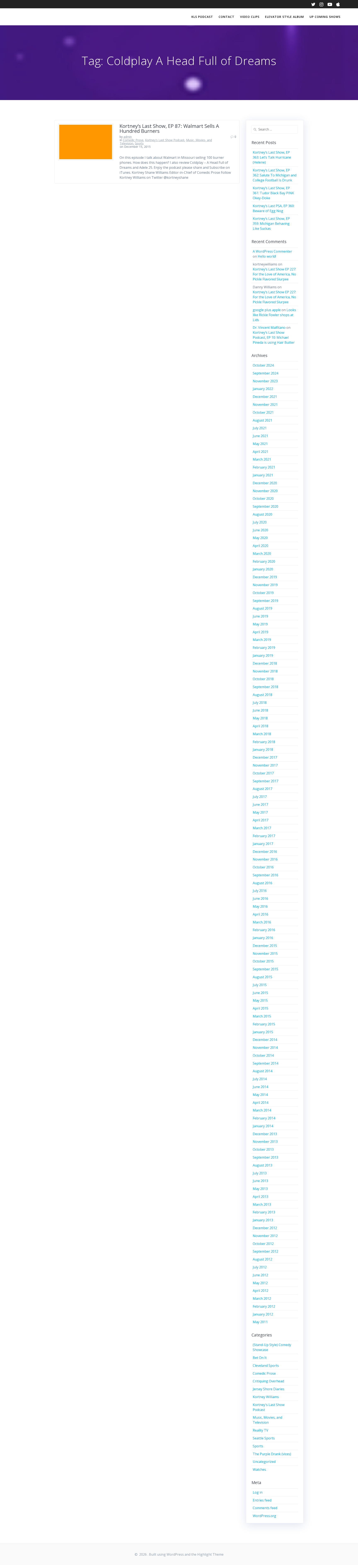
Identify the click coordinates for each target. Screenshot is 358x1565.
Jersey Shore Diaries (268, 1389)
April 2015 (260, 1008)
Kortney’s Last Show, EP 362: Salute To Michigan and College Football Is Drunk (274, 175)
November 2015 (265, 953)
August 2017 (262, 788)
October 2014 (263, 1055)
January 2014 (263, 1126)
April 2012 (260, 1290)
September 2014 (265, 1063)
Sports (139, 143)
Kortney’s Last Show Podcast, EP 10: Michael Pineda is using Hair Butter (274, 337)
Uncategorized (264, 1461)
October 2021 (263, 412)
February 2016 (264, 930)
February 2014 (264, 1118)
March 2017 (262, 828)
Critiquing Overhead (268, 1381)
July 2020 (260, 522)
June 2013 (260, 1181)
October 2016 (263, 867)
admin (127, 137)
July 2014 (260, 1079)
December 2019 (265, 577)
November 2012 (265, 1236)
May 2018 (260, 718)
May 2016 (260, 906)
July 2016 (260, 890)
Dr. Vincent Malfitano (269, 327)
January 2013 (263, 1220)
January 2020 (263, 569)
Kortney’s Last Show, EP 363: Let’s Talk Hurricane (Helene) (272, 157)
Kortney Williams (266, 1397)
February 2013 (264, 1212)
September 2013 (265, 1157)
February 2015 (264, 1024)
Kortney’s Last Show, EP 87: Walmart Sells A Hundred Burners (169, 128)
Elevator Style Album (284, 17)
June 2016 (260, 898)
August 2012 (262, 1259)
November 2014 (265, 1047)
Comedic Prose (133, 140)
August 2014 (262, 1071)
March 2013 (262, 1204)
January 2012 (263, 1314)
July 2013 (260, 1173)
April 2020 (260, 545)
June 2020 (260, 530)
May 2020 (260, 538)
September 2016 (265, 875)
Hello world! (267, 256)
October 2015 (263, 961)
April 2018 (260, 726)
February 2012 (264, 1306)
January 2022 (263, 388)
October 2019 (263, 593)
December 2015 (265, 945)
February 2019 (264, 647)
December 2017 (265, 757)
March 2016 (262, 922)
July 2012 (260, 1267)
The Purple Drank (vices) (272, 1454)
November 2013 (265, 1141)
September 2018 (265, 687)
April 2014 (260, 1102)
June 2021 (260, 436)
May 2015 (260, 1000)
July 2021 (260, 428)
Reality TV (260, 1430)
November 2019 (265, 585)
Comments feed (265, 1508)
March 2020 (262, 553)
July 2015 (260, 985)
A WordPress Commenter (272, 251)
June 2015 (260, 992)
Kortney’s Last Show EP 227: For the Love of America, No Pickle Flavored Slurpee (274, 274)
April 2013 (260, 1196)
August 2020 (262, 514)
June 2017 (260, 804)
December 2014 (265, 1039)
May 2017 (260, 812)
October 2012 (263, 1243)
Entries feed (262, 1500)
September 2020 (265, 506)
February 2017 (264, 836)
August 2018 (262, 694)
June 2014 (260, 1086)
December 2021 (265, 396)
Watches (259, 1469)
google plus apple (267, 310)
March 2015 (262, 1016)
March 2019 (262, 639)
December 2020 (265, 483)
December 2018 (265, 663)
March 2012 (262, 1298)
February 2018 (264, 742)
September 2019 (265, 600)
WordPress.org (264, 1516)
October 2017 (263, 773)
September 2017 (265, 781)
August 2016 (262, 883)
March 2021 (262, 459)
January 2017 (263, 843)
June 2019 (260, 616)
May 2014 (260, 1094)
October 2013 (263, 1149)
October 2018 (263, 679)
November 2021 (265, 404)
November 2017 (265, 765)
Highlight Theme (210, 1554)
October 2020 (263, 498)
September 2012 (265, 1251)
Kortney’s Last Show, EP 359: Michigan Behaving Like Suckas (271, 223)
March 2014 (262, 1110)
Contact (226, 17)
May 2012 (260, 1283)
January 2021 (263, 475)
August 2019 (262, 608)
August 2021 (262, 420)
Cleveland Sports (266, 1365)
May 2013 (260, 1188)
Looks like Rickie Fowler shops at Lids (274, 315)
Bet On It (260, 1357)
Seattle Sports (264, 1438)
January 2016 (263, 937)
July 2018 (260, 702)
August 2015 (262, 977)
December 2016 (265, 851)
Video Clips (249, 17)
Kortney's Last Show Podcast (164, 140)
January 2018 (263, 749)
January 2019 (263, 655)
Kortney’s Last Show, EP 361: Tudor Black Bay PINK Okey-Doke (273, 193)
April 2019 (260, 632)
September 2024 (265, 373)
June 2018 (260, 710)
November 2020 (265, 491)
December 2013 (265, 1134)
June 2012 (260, 1275)
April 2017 (260, 820)
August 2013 (262, 1165)
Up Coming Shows (325, 17)
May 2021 (260, 443)
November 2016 (265, 859)
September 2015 (265, 969)
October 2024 (263, 365)
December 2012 (265, 1228)
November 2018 (265, 671)
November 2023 (265, 381)
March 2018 (262, 734)
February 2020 (264, 561)
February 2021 (264, 467)
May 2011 (260, 1322)
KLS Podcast (202, 17)
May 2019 (260, 624)
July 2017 (260, 796)
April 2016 (260, 914)
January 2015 (263, 1032)
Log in (257, 1492)
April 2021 (260, 451)
